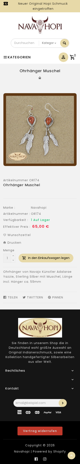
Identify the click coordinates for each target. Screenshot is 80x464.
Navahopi (39, 207)
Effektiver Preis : (16, 227)
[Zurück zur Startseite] (40, 78)
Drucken (13, 242)
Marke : (9, 207)
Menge (9, 250)
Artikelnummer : (16, 214)
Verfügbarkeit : (15, 220)
